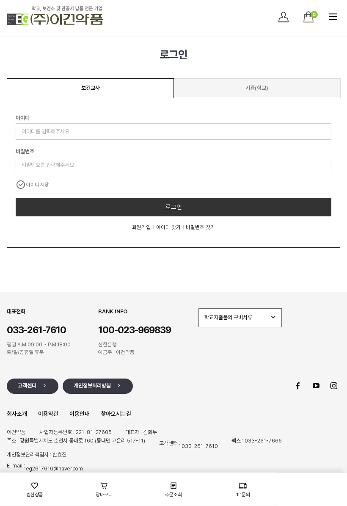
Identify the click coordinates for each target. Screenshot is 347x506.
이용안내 (79, 413)
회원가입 (141, 227)
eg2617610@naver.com (54, 468)
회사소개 (17, 413)
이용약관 (48, 413)
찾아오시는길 (116, 413)
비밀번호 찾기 (200, 227)
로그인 (173, 207)
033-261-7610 (200, 446)
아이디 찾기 (168, 227)
